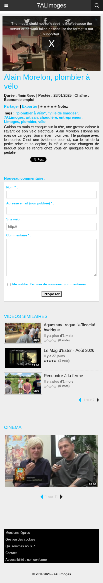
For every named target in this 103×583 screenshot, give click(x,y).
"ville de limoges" (63, 113)
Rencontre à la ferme (63, 375)
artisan (32, 117)
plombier (28, 121)
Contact (11, 553)
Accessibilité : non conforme (26, 560)
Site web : (14, 219)
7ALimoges (51, 5)
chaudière (48, 117)
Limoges (11, 121)
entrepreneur (70, 117)
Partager (11, 106)
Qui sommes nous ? (20, 546)
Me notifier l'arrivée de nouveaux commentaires (49, 284)
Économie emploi (19, 99)
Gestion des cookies (20, 539)
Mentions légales (18, 533)
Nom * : (12, 187)
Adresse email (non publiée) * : (30, 203)
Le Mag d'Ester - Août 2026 (69, 350)
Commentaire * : (18, 235)
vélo (42, 121)
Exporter (29, 106)
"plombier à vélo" (31, 113)
